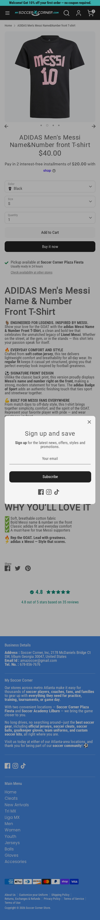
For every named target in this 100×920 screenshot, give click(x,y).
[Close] (89, 422)
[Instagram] (49, 492)
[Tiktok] (57, 492)
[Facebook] (41, 492)
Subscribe (50, 476)
